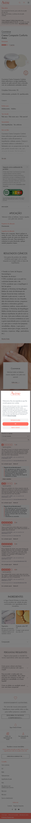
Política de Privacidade (11, 415)
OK (15, 423)
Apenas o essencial (15, 427)
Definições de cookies (15, 420)
